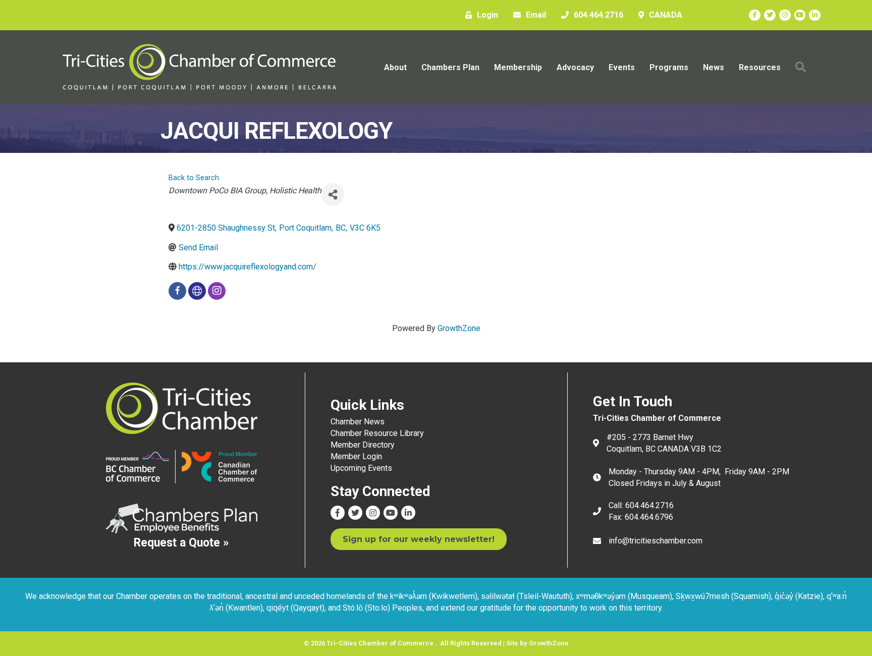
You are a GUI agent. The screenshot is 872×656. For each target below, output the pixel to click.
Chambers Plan (450, 67)
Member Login (356, 456)
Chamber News (358, 421)
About (395, 67)
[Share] (332, 194)
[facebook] (177, 291)
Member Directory (363, 445)
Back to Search (194, 178)
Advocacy (575, 67)
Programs (668, 67)
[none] (197, 291)
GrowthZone (459, 328)
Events (622, 67)
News (713, 67)
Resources (760, 67)
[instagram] (217, 291)
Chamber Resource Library (377, 433)
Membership (518, 67)
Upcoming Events (361, 468)
